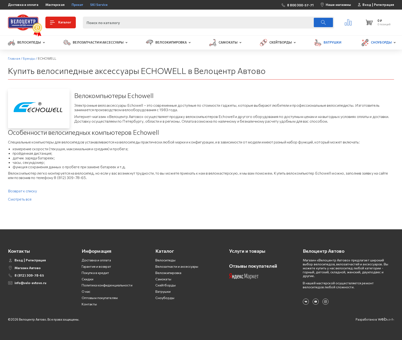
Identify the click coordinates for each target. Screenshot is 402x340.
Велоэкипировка (168, 273)
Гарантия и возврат (96, 266)
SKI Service (99, 5)
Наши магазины (338, 5)
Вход (366, 5)
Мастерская (55, 5)
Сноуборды (164, 298)
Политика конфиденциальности (107, 285)
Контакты (89, 304)
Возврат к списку (22, 191)
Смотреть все (20, 199)
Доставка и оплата (23, 5)
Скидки (88, 279)
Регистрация (384, 5)
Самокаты (163, 279)
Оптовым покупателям (100, 298)
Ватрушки (163, 291)
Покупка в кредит (95, 273)
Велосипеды (165, 260)
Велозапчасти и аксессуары (176, 266)
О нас (86, 291)
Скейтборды (165, 285)
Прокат (77, 5)
